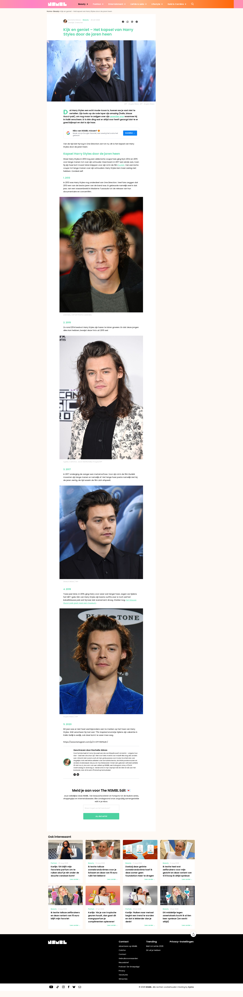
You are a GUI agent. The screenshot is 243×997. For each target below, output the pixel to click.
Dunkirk (121, 165)
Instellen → (130, 133)
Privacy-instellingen (182, 941)
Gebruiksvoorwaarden (128, 958)
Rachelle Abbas (74, 20)
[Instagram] (74, 774)
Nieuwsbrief (124, 962)
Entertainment (115, 4)
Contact (122, 954)
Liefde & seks (137, 4)
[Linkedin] (78, 774)
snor (117, 116)
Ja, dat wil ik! (101, 816)
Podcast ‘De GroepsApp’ (129, 966)
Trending (151, 941)
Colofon (122, 950)
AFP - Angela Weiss (147, 104)
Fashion (97, 4)
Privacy (122, 970)
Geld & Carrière (176, 4)
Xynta (191, 987)
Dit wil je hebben (153, 950)
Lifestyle (155, 4)
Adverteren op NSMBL (128, 946)
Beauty (82, 4)
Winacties (123, 979)
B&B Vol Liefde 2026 (154, 946)
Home (49, 11)
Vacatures (123, 974)
